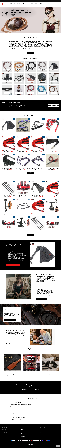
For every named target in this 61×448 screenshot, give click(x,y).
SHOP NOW (30, 52)
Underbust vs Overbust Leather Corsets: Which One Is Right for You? (31, 374)
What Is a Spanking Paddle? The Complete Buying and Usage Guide (12, 374)
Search (22, 430)
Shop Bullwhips (17, 3)
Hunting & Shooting (39, 3)
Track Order (23, 436)
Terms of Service (4, 433)
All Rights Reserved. (30, 444)
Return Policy (4, 429)
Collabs (22, 433)
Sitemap (3, 435)
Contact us (23, 435)
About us (22, 432)
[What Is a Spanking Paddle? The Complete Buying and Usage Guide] (12, 362)
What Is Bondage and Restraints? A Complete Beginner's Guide (51, 374)
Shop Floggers (6, 15)
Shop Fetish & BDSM (27, 3)
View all (30, 172)
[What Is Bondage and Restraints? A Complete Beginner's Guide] (50, 362)
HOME (11, 3)
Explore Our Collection (13, 265)
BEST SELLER (48, 3)
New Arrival (30, 5)
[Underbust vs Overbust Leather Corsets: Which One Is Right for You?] (31, 362)
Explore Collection (53, 105)
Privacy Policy (4, 430)
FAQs (22, 429)
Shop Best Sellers (41, 299)
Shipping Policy (4, 432)
